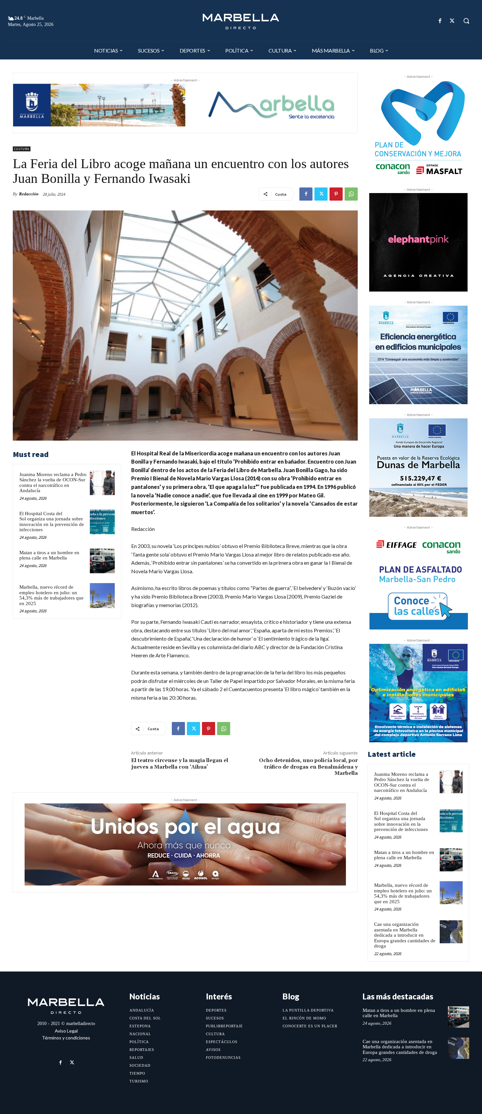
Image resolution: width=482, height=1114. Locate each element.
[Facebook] (440, 20)
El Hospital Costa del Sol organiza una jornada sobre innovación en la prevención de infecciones (51, 522)
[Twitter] (452, 20)
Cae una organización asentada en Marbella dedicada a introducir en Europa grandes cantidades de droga (404, 935)
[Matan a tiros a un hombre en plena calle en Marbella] (102, 561)
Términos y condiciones (66, 1037)
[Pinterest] (336, 194)
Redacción (28, 193)
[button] (466, 21)
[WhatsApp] (351, 194)
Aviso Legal (66, 1031)
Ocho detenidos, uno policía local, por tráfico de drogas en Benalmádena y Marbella (308, 766)
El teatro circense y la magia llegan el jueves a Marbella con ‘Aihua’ (179, 763)
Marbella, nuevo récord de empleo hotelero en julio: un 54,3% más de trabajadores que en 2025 (51, 595)
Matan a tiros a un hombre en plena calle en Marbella (49, 555)
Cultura (21, 149)
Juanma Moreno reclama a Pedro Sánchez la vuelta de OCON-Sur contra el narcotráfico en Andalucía (53, 482)
